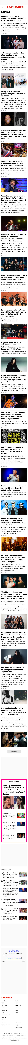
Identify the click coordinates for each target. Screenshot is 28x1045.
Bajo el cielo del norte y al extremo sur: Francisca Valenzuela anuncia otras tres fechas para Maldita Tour (13, 346)
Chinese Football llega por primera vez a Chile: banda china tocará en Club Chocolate (13, 18)
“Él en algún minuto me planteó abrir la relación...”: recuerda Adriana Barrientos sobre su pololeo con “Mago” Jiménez (14, 790)
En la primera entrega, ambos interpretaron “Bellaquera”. (10, 320)
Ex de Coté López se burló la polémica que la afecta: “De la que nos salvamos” (10, 918)
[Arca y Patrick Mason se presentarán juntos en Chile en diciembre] (14, 119)
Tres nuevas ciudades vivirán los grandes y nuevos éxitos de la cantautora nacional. (13, 353)
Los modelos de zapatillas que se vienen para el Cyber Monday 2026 (9, 816)
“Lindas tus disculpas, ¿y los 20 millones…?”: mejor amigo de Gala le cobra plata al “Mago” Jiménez (9, 836)
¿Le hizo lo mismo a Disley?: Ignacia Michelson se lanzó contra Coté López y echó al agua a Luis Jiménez (10, 911)
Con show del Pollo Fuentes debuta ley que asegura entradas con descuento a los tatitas (12, 450)
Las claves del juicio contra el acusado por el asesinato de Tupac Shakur (12, 670)
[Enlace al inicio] (14, 782)
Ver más (14, 751)
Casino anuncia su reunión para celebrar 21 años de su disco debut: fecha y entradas (13, 488)
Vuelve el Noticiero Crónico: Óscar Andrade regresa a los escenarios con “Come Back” (12, 163)
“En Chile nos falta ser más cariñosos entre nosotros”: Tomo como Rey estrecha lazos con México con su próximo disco (14, 595)
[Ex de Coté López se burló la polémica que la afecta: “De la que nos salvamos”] (23, 918)
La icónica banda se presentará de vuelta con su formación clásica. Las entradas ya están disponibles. (13, 495)
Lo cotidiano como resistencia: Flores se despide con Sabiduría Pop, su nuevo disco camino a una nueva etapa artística (13, 636)
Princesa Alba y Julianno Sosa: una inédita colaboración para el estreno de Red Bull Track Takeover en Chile (13, 313)
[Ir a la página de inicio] (15, 7)
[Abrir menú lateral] (2, 7)
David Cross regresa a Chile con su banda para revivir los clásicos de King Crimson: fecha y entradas (13, 379)
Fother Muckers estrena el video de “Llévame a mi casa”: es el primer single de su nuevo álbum (14, 277)
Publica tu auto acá (14, 958)
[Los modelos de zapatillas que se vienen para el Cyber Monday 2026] (21, 815)
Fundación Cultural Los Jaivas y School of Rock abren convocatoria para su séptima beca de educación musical (13, 238)
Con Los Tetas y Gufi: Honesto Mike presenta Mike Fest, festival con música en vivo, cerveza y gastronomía (13, 415)
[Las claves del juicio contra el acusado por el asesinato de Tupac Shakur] (14, 697)
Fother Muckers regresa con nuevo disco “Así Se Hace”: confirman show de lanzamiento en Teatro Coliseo (13, 522)
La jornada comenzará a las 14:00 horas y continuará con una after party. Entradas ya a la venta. (14, 423)
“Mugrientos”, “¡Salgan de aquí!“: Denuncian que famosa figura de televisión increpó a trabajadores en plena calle (10, 883)
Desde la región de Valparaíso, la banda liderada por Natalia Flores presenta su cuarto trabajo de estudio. (13, 644)
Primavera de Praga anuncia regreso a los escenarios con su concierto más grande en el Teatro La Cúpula (13, 558)
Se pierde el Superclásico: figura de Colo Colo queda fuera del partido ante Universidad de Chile (10, 875)
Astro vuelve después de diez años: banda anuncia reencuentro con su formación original (13, 56)
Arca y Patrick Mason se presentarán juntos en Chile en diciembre (13, 94)
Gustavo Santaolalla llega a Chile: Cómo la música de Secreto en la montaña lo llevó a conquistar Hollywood (13, 711)
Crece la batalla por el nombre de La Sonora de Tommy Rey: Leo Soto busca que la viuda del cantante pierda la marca (13, 199)
